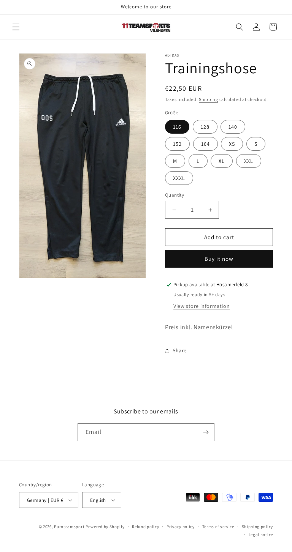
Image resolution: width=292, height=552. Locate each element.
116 (177, 126)
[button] (16, 27)
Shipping (208, 99)
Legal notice (261, 534)
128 (205, 126)
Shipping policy (257, 526)
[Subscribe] (205, 432)
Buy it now (219, 258)
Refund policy (145, 526)
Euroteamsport (69, 526)
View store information (201, 306)
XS (232, 143)
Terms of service (218, 526)
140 (233, 126)
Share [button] (180, 350)
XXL (248, 161)
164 (205, 143)
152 (177, 143)
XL (222, 161)
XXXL (179, 178)
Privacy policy (181, 526)
